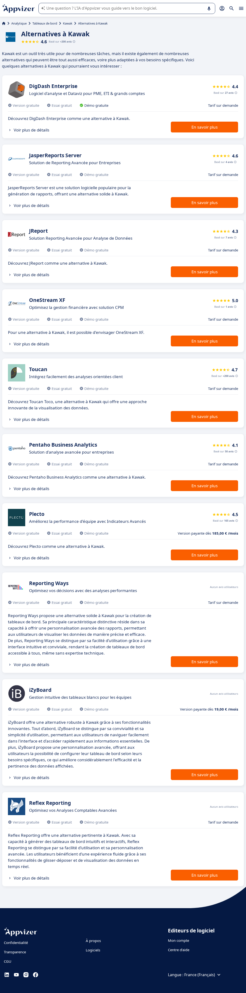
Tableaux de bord (44, 23)
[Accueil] (4, 23)
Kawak (67, 23)
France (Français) (199, 974)
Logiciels (93, 950)
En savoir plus (204, 127)
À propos (93, 940)
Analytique (19, 23)
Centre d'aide (178, 949)
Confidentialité (16, 942)
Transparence (15, 951)
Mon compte (178, 940)
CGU (7, 961)
